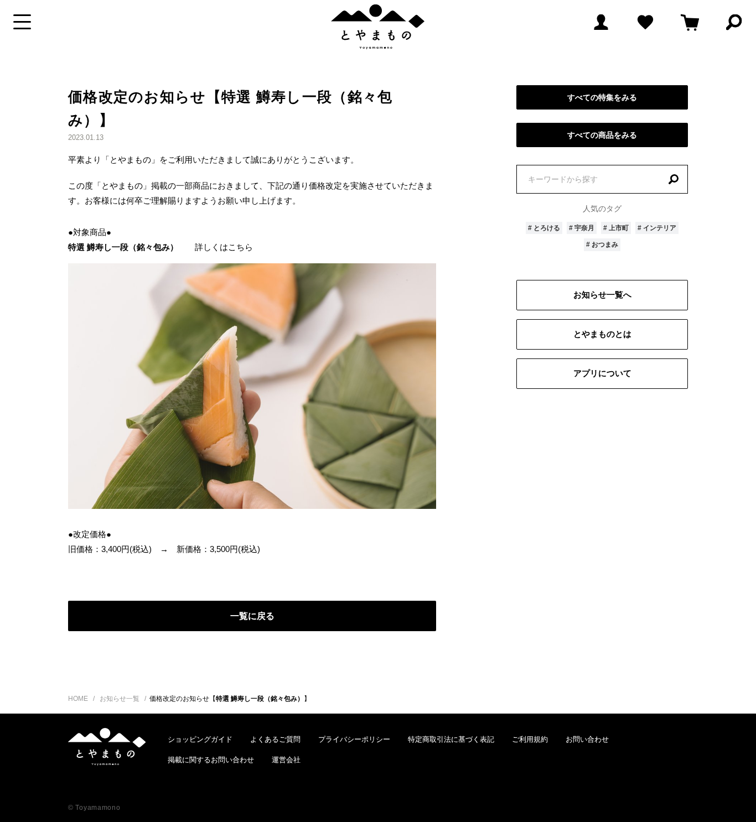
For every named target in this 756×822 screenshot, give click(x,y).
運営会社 (286, 760)
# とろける (544, 228)
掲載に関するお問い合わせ (211, 760)
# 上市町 (616, 228)
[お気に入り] (645, 22)
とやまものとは (602, 334)
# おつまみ (602, 244)
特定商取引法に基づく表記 (451, 739)
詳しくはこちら (224, 247)
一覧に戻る (252, 616)
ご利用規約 (530, 739)
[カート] (689, 22)
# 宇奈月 (581, 228)
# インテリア (657, 228)
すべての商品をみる (602, 135)
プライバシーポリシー (354, 739)
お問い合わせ (587, 739)
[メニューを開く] (22, 22)
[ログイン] (601, 22)
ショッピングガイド (200, 739)
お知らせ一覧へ (602, 294)
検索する (673, 179)
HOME (78, 699)
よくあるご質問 (275, 739)
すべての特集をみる (602, 97)
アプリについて (602, 373)
